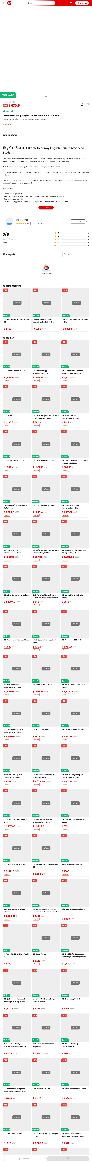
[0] (71, 3)
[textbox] (46, 197)
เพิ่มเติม (47, 207)
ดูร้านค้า (78, 221)
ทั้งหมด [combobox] (66, 254)
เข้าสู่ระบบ (83, 3)
